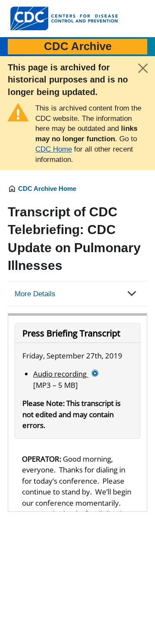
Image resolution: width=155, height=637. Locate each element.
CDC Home (53, 149)
